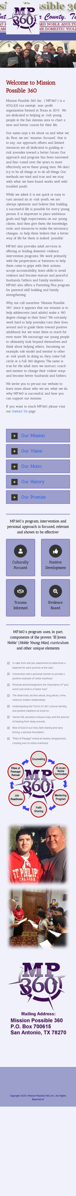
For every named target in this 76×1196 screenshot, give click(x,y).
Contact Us (20, 411)
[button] (38, 435)
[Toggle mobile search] (60, 11)
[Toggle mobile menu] (68, 11)
